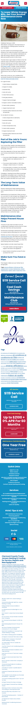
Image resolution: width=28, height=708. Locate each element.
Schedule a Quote (14, 454)
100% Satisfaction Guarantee (14, 514)
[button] (25, 3)
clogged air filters (21, 361)
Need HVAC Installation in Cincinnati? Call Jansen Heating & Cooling (12, 631)
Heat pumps (14, 371)
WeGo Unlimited (18, 546)
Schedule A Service (14, 474)
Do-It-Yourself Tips (14, 521)
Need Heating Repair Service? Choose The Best (12, 624)
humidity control (10, 373)
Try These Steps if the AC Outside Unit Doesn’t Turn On (11, 643)
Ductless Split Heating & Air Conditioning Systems (14, 499)
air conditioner (18, 355)
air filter (14, 357)
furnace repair (4, 370)
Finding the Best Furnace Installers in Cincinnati (11, 606)
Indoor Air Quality (14, 504)
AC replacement (12, 353)
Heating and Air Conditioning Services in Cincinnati (14, 502)
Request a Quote (7, 8)
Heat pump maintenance (5, 371)
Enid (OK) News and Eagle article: (9, 79)
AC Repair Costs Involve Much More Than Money (12, 657)
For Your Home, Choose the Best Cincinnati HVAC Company (12, 617)
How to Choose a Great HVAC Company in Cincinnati (12, 661)
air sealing (13, 359)
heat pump (23, 370)
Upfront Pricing (14, 524)
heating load (10, 369)
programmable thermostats (6, 381)
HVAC (23, 270)
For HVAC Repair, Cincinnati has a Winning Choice (12, 685)
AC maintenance (4, 353)
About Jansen (14, 472)
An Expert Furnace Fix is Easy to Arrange (11, 682)
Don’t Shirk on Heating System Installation (12, 634)
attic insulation (20, 359)
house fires (19, 270)
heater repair (6, 66)
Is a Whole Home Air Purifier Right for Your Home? (12, 610)
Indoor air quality (15, 375)
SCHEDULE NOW (14, 406)
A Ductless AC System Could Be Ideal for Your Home (12, 668)
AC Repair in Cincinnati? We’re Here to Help (12, 637)
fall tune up (17, 267)
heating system (16, 369)
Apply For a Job (14, 470)
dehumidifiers (4, 363)
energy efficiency (9, 267)
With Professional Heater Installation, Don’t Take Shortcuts (12, 650)
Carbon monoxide (5, 361)
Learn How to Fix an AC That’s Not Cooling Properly (12, 654)
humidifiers (3, 373)
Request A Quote (14, 475)
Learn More (14, 308)
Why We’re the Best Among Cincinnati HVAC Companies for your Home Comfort (14, 478)
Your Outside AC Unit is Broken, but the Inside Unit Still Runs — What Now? (13, 675)
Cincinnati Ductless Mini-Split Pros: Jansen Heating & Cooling (12, 603)
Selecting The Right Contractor (14, 522)
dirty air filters (10, 363)
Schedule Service (21, 8)
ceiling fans (13, 362)
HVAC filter (20, 373)
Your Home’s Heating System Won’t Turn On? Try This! (13, 679)
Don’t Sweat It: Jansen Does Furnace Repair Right (12, 613)
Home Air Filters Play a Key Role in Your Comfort (11, 692)
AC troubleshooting (20, 353)
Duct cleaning (17, 363)
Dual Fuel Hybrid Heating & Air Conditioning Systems (14, 496)
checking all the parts (7, 236)
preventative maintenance (11, 377)
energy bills (3, 366)
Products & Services (14, 482)
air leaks (8, 359)
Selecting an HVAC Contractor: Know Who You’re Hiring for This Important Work (12, 688)
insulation (3, 377)
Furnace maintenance (14, 269)
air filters (19, 357)
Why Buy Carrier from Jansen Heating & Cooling (11, 599)
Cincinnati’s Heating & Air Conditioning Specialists (14, 518)
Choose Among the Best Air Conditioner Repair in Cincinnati (12, 665)
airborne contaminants (7, 355)
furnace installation (8, 368)
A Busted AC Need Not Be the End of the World (12, 672)
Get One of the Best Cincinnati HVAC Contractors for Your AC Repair (11, 628)
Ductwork (23, 363)
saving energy (14, 381)
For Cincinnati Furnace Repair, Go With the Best (12, 621)
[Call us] (2, 3)
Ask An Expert (14, 480)
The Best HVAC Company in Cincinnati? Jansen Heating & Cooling (11, 639)
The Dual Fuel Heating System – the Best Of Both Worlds (12, 695)
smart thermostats (13, 383)
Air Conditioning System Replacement (14, 493)
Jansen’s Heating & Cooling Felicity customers (14, 566)
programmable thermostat (18, 379)
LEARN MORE (14, 434)
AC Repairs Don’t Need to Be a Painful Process (11, 699)
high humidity (20, 371)
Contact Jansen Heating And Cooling (14, 484)
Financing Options (14, 516)
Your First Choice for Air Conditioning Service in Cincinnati (13, 647)
